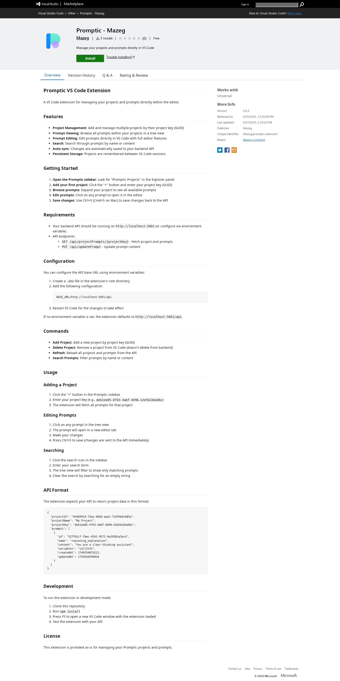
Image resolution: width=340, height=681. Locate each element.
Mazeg (82, 38)
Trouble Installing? (119, 57)
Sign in (245, 4)
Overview (52, 75)
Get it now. (294, 13)
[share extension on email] (234, 151)
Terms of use (273, 668)
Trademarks (291, 668)
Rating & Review (134, 75)
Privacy (257, 668)
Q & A (107, 75)
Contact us (234, 668)
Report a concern (254, 140)
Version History (81, 75)
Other (72, 13)
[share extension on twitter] (220, 151)
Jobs (247, 668)
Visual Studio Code (51, 13)
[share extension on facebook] (227, 151)
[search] (302, 4)
